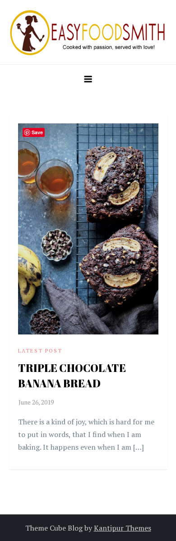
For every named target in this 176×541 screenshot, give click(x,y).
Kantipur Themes (122, 528)
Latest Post (40, 350)
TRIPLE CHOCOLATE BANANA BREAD (72, 375)
